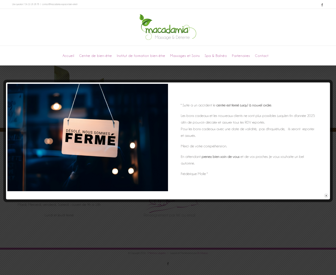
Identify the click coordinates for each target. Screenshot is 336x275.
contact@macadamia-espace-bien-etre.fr (59, 4)
